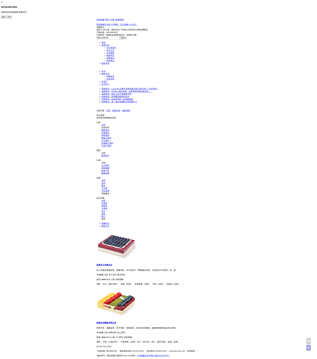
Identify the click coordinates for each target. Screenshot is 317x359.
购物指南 (119, 20)
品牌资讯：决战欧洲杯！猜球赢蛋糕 (117, 99)
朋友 (103, 214)
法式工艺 (110, 50)
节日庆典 (105, 191)
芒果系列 (105, 133)
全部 (103, 125)
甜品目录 (116, 111)
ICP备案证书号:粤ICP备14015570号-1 (153, 356)
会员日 (104, 82)
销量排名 (105, 223)
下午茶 (104, 188)
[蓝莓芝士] (116, 260)
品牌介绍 (105, 45)
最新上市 (105, 226)
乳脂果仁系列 (107, 143)
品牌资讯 (110, 58)
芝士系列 (105, 141)
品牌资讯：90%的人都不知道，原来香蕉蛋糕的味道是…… (127, 91)
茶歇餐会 (108, 118)
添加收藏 (100, 20)
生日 (103, 183)
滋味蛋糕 (126, 111)
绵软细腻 (105, 168)
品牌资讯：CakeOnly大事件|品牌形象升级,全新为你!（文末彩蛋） (129, 89)
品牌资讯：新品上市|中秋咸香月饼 (116, 94)
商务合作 (105, 74)
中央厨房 (110, 53)
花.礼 (103, 71)
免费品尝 (110, 76)
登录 (107, 20)
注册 (112, 20)
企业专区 (110, 79)
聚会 (103, 186)
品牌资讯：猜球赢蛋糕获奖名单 (115, 97)
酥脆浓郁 (105, 173)
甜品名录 (105, 63)
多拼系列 (100, 118)
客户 (103, 216)
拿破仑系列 (106, 138)
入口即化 (105, 165)
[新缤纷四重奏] (116, 318)
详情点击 (108, 265)
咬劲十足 (105, 171)
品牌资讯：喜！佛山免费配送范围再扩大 (119, 102)
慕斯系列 (105, 135)
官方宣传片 (111, 48)
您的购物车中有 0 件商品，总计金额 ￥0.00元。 (117, 24)
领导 (114, 118)
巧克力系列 (106, 146)
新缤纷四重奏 (102, 323)
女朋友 (104, 203)
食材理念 (110, 55)
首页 (103, 42)
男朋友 (104, 206)
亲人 (103, 211)
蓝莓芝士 (100, 265)
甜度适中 (105, 156)
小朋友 (104, 208)
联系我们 (110, 61)
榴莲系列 (105, 130)
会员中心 (105, 84)
